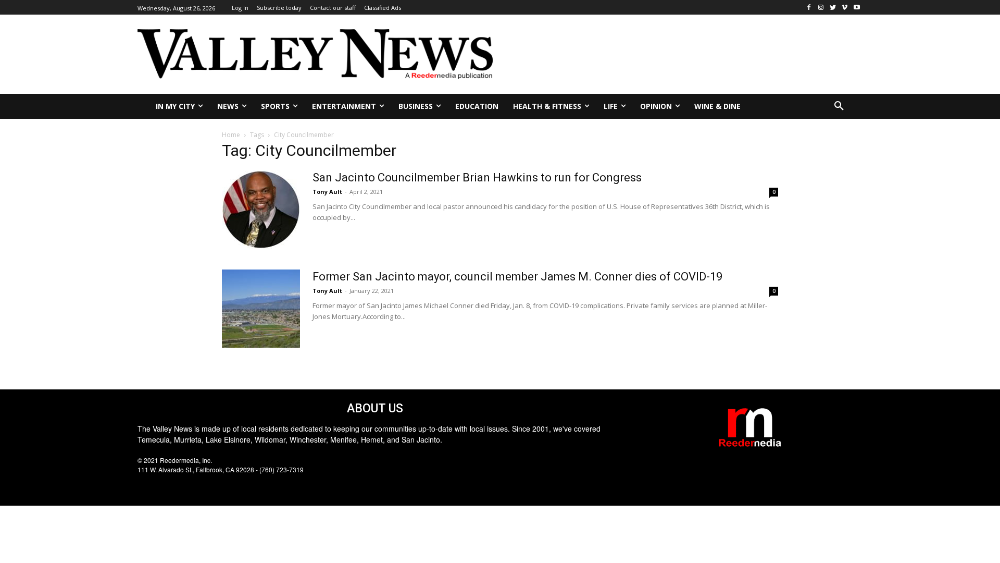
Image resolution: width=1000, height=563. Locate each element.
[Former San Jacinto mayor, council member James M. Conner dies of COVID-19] (261, 309)
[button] (839, 106)
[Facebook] (809, 8)
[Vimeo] (845, 8)
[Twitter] (833, 8)
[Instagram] (821, 8)
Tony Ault (327, 191)
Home (231, 134)
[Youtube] (857, 8)
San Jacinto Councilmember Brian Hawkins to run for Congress (477, 177)
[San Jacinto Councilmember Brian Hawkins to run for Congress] (261, 209)
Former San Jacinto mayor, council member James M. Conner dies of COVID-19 (517, 276)
